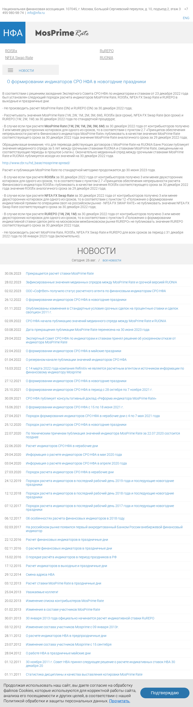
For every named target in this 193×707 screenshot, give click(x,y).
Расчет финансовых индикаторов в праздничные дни (67, 539)
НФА (13, 33)
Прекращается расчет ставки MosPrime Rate (60, 273)
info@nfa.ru (36, 13)
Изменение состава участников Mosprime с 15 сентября (69, 644)
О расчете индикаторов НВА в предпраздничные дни (66, 636)
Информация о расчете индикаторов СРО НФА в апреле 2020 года (76, 463)
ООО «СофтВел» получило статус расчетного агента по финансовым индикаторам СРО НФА (96, 291)
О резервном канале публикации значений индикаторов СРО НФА (76, 360)
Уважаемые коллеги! (42, 592)
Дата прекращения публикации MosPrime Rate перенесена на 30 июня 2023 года (87, 330)
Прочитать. (119, 700)
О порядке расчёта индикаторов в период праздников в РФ (71, 557)
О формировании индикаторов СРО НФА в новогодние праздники (76, 300)
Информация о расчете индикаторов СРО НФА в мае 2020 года (74, 454)
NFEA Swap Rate (19, 57)
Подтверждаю (165, 692)
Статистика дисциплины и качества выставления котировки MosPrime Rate (84, 674)
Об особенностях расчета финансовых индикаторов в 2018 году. (75, 518)
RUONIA (106, 57)
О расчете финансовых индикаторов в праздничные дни (69, 548)
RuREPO (107, 51)
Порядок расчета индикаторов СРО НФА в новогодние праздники (76, 424)
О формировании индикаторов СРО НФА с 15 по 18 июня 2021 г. (75, 407)
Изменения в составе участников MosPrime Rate (63, 609)
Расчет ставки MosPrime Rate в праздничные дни (63, 583)
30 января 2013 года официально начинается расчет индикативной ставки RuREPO (90, 618)
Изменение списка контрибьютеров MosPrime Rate (65, 601)
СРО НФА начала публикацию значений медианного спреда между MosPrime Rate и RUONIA (96, 321)
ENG (186, 18)
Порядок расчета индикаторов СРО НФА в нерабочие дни (70, 472)
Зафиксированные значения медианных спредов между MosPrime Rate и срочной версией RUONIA (101, 282)
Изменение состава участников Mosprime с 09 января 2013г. (72, 627)
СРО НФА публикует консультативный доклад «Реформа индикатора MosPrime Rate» (91, 398)
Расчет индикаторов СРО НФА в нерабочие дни (62, 446)
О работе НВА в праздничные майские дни (58, 653)
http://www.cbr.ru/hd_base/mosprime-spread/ (36, 163)
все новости (112, 260)
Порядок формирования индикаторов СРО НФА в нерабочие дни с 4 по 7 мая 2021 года (93, 416)
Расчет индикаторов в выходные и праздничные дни (66, 566)
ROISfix (11, 51)
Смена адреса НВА (40, 574)
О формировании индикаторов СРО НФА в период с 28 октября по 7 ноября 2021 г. (89, 390)
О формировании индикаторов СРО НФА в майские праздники (73, 351)
